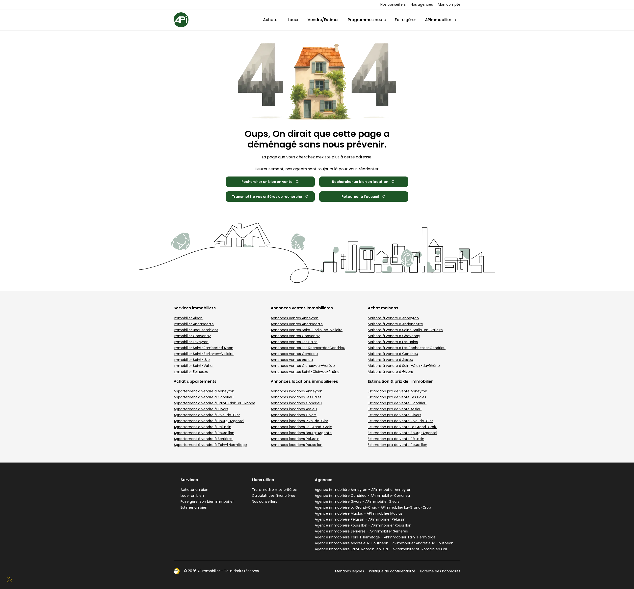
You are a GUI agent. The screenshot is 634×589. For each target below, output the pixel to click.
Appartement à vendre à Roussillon (204, 432)
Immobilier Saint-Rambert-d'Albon (203, 347)
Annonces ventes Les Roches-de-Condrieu (308, 347)
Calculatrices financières (273, 495)
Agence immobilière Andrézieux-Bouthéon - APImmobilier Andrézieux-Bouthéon (384, 543)
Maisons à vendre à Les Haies (393, 341)
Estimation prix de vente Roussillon (397, 444)
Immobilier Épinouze (191, 371)
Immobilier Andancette (194, 324)
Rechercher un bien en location (360, 181)
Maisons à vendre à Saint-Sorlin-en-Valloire (405, 329)
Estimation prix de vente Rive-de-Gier (400, 420)
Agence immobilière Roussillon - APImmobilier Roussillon (363, 525)
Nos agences (422, 4)
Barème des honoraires (440, 571)
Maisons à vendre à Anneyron (393, 318)
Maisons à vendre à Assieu (390, 359)
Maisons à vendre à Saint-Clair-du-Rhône (404, 365)
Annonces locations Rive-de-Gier (299, 420)
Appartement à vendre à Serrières (203, 438)
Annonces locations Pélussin (295, 438)
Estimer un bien (194, 507)
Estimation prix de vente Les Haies (397, 397)
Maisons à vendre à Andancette (395, 324)
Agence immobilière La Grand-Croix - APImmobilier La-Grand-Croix (373, 507)
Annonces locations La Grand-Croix (301, 426)
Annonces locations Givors (294, 414)
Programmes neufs (367, 20)
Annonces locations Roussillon (296, 444)
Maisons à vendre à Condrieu (393, 353)
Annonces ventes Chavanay (295, 335)
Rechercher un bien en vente (266, 181)
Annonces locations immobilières (304, 381)
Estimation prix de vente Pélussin (396, 438)
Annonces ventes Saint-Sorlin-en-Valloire (307, 329)
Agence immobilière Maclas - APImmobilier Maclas (358, 513)
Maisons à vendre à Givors (390, 371)
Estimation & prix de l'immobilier (400, 381)
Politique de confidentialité (392, 571)
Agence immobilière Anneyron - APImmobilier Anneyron (363, 489)
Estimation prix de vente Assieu (395, 409)
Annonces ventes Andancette (297, 324)
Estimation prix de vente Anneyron (397, 391)
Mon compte (449, 4)
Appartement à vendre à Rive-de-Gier (207, 414)
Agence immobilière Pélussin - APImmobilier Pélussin (360, 519)
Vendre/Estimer (323, 20)
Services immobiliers (195, 308)
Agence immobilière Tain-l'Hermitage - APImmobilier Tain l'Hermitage (375, 537)
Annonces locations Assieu (294, 409)
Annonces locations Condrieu (296, 403)
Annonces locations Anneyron (296, 391)
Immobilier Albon (188, 318)
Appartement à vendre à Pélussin (202, 426)
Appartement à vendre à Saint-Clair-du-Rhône (214, 403)
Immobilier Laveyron (191, 341)
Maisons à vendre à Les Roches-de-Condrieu (407, 347)
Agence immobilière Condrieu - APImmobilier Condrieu (362, 495)
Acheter (271, 20)
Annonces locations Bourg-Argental (301, 432)
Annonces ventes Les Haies (294, 341)
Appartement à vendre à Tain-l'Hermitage (210, 444)
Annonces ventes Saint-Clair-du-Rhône (305, 371)
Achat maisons (383, 308)
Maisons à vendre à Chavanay (394, 335)
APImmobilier (438, 20)
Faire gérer (405, 20)
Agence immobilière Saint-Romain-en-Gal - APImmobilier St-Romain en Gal (381, 549)
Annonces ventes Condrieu (294, 353)
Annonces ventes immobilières (302, 308)
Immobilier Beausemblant (196, 329)
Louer (293, 20)
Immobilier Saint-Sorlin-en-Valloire (204, 353)
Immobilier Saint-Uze (192, 359)
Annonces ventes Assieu (292, 359)
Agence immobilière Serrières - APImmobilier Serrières (361, 531)
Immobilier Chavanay (192, 335)
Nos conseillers (393, 4)
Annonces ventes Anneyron (294, 318)
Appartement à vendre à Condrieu (204, 397)
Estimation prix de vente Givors (394, 414)
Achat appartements (195, 381)
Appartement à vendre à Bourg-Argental (209, 420)
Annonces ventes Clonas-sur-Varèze (303, 365)
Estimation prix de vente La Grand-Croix (402, 426)
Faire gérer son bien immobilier (207, 501)
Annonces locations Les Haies (296, 397)
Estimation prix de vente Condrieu (397, 403)
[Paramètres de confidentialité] (9, 579)
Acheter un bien (194, 489)
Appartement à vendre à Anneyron (204, 391)
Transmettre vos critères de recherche (267, 196)
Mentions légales (349, 571)
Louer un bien (192, 495)
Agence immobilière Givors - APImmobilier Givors (357, 501)
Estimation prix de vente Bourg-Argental (402, 432)
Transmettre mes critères (274, 489)
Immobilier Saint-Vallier (194, 365)
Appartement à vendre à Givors (201, 409)
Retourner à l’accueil (360, 196)
